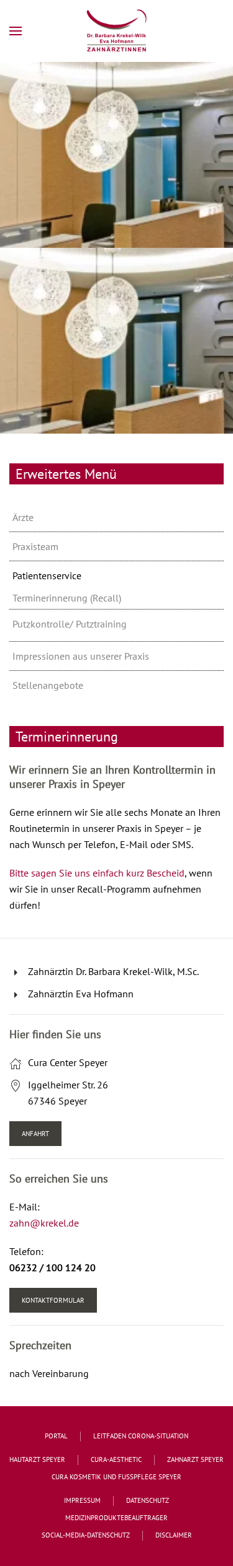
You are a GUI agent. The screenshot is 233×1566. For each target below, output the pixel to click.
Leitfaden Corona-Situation (140, 1436)
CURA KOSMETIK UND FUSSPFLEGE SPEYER (116, 1476)
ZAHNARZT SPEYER (195, 1459)
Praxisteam (35, 546)
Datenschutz (147, 1500)
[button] (15, 31)
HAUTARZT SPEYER (37, 1459)
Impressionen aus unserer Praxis (80, 656)
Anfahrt (35, 1133)
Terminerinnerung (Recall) (66, 598)
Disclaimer (173, 1535)
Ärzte (23, 517)
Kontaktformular (53, 1300)
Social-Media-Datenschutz (86, 1535)
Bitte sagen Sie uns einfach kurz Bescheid (97, 873)
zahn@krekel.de (44, 1223)
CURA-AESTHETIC (116, 1459)
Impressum (82, 1500)
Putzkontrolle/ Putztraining (69, 624)
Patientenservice (46, 575)
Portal (56, 1436)
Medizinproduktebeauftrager (116, 1517)
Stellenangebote (47, 685)
